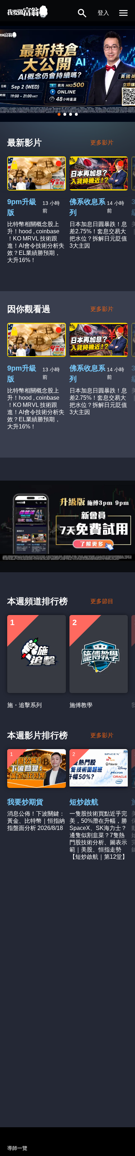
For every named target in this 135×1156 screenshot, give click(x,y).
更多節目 (101, 601)
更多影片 (101, 142)
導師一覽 (17, 1148)
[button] (82, 13)
